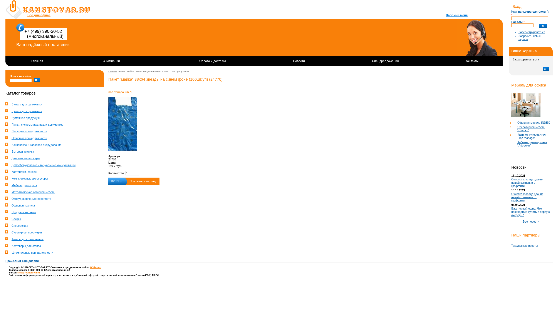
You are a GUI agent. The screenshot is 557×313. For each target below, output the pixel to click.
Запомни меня (457, 15)
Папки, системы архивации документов (37, 124)
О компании (111, 61)
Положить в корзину (143, 181)
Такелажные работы (524, 245)
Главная (37, 61)
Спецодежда (20, 225)
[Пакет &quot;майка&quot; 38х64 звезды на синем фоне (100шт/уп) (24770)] (165, 124)
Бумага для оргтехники (27, 104)
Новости (299, 61)
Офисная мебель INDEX (533, 122)
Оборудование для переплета (31, 198)
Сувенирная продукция (27, 232)
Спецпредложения (385, 61)
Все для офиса (38, 15)
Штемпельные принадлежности (32, 252)
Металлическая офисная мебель (33, 192)
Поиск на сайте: (21, 76)
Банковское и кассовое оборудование (36, 145)
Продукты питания (24, 212)
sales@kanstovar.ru (28, 272)
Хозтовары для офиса (26, 246)
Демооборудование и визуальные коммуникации (43, 165)
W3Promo (95, 267)
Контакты (471, 61)
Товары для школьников (28, 239)
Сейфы (16, 219)
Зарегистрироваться (531, 32)
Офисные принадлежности (29, 138)
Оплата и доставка (212, 61)
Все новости (531, 221)
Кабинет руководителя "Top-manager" (532, 136)
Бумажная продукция (26, 118)
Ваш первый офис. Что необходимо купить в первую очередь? (530, 212)
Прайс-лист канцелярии (22, 261)
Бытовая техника (23, 151)
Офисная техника (23, 205)
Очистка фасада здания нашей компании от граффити (527, 183)
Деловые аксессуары (26, 158)
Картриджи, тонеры (24, 171)
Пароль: (518, 21)
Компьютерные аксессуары (30, 178)
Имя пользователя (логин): (530, 13)
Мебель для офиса (528, 85)
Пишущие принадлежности (29, 131)
